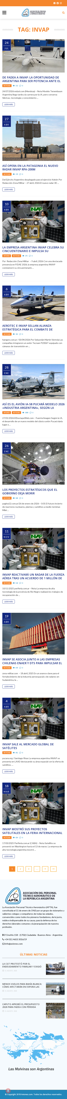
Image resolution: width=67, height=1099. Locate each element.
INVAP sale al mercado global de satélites (28, 746)
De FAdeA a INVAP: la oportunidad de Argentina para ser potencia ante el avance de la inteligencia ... (31, 81)
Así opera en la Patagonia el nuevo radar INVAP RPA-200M (30, 167)
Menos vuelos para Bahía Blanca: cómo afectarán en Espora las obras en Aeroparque (22, 986)
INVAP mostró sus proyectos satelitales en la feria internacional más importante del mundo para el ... (32, 832)
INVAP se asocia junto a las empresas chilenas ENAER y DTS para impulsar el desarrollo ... (32, 663)
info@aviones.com (14, 943)
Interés (7, 256)
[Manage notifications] (8, 1090)
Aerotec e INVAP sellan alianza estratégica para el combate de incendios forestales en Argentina (30, 329)
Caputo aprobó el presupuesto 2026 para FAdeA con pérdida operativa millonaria (21, 1007)
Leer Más (8, 104)
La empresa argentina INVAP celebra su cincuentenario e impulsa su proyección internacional (33, 251)
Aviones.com (27, 1094)
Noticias (7, 86)
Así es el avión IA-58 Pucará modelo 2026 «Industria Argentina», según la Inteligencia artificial (33, 407)
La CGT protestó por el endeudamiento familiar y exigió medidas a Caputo (21, 966)
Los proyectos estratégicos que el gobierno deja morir (29, 491)
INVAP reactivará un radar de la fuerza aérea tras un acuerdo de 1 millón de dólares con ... (33, 578)
